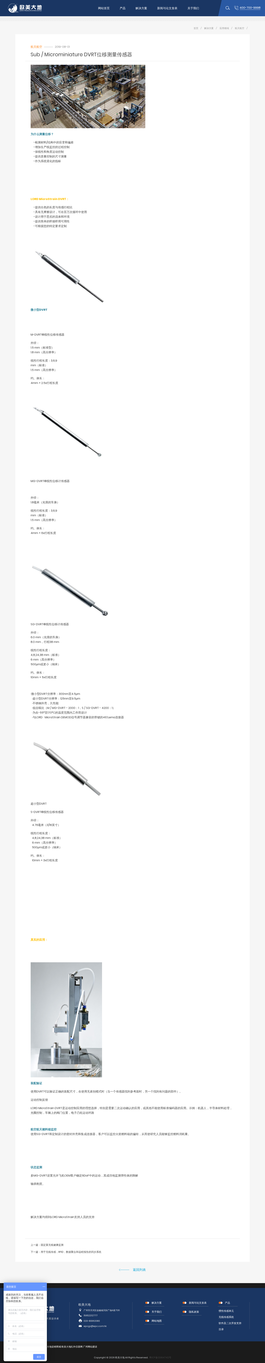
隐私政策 (194, 1312)
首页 (196, 28)
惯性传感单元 (226, 1311)
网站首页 (104, 8)
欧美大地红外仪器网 (72, 1346)
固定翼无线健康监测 (52, 1245)
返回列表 (139, 1269)
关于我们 (193, 8)
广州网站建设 (90, 1346)
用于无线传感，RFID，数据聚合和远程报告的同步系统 (71, 1252)
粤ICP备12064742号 (160, 1357)
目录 (221, 1329)
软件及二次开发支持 (230, 1323)
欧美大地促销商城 (51, 1346)
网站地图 (157, 1321)
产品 (122, 8)
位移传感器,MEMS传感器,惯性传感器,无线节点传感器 (28, 8)
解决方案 (141, 8)
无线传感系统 (226, 1317)
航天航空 (239, 28)
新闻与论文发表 (167, 8)
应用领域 (224, 28)
